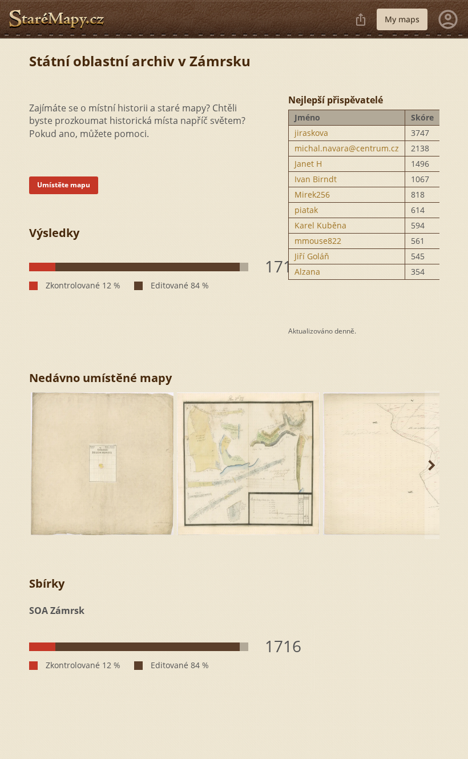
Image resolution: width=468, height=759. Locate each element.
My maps (402, 19)
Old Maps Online (61, 19)
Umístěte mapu (63, 185)
